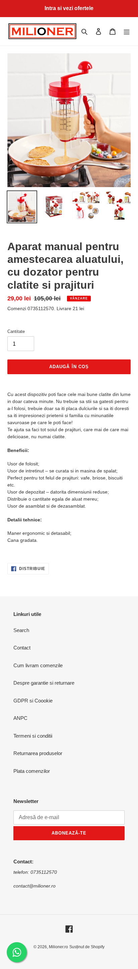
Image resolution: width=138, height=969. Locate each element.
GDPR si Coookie (33, 700)
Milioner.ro (58, 947)
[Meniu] (127, 31)
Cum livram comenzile (38, 665)
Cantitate (16, 331)
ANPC (20, 718)
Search (21, 630)
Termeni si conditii (32, 736)
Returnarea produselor (37, 753)
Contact (21, 647)
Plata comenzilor (31, 771)
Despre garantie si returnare (43, 683)
